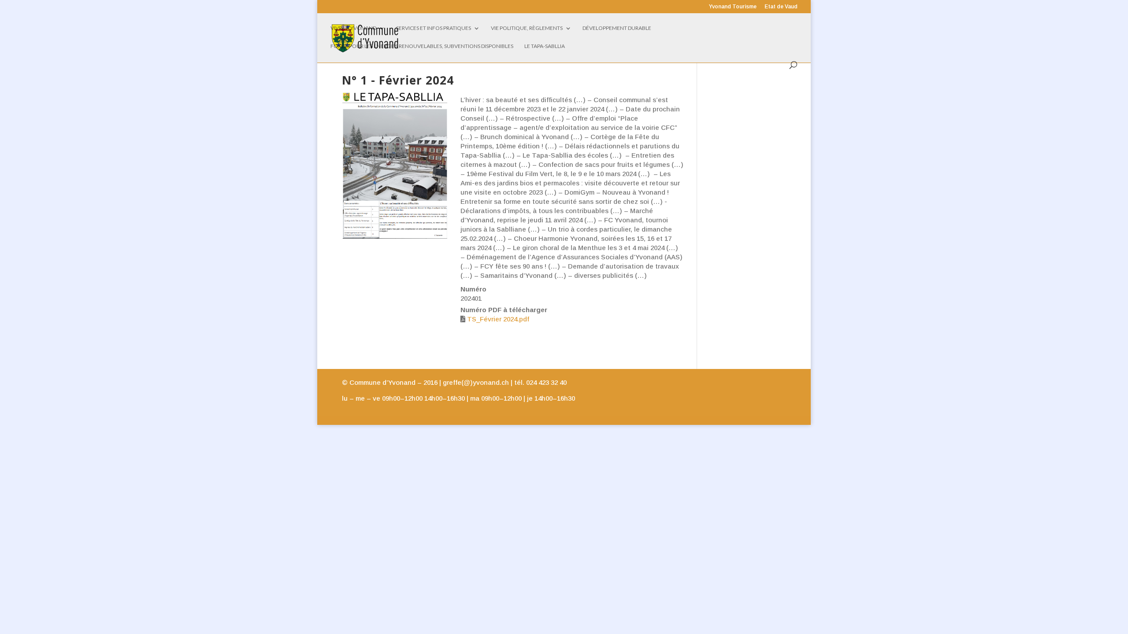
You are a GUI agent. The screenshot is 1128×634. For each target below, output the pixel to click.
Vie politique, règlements (527, 28)
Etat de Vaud (781, 7)
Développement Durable (617, 28)
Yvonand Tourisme (733, 7)
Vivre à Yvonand (353, 28)
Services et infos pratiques (433, 28)
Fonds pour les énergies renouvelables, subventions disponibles (421, 46)
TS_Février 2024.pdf (498, 319)
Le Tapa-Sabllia (544, 46)
